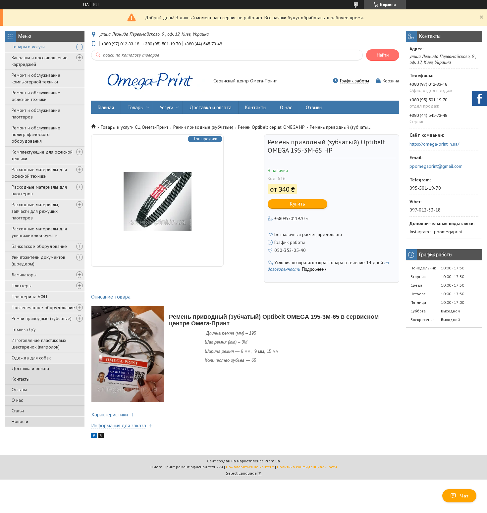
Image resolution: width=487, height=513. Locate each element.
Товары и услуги (28, 47)
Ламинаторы (24, 275)
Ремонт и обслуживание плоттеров (36, 113)
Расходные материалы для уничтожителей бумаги (39, 232)
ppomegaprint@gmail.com (435, 166)
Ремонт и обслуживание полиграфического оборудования (36, 134)
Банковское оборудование (39, 246)
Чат (464, 495)
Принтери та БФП (29, 297)
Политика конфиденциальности (307, 466)
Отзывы (19, 390)
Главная (106, 107)
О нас (17, 400)
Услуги (166, 107)
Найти (383, 55)
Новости (20, 421)
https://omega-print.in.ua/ (434, 144)
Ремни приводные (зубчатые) (42, 318)
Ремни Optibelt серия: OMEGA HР (271, 127)
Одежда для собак (31, 358)
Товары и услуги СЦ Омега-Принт (134, 127)
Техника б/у (24, 329)
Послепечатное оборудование (43, 307)
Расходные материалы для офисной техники (39, 172)
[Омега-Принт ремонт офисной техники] (149, 81)
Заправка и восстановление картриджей (40, 61)
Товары (135, 107)
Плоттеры (21, 286)
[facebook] (94, 437)
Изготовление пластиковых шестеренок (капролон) (39, 343)
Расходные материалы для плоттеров (39, 190)
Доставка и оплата (30, 368)
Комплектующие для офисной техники (42, 155)
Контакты (20, 379)
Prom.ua (272, 460)
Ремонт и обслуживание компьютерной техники (36, 78)
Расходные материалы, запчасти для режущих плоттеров (35, 211)
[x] (101, 437)
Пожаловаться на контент (250, 466)
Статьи (18, 411)
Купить (297, 204)
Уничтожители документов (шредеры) (38, 260)
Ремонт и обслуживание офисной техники (36, 96)
